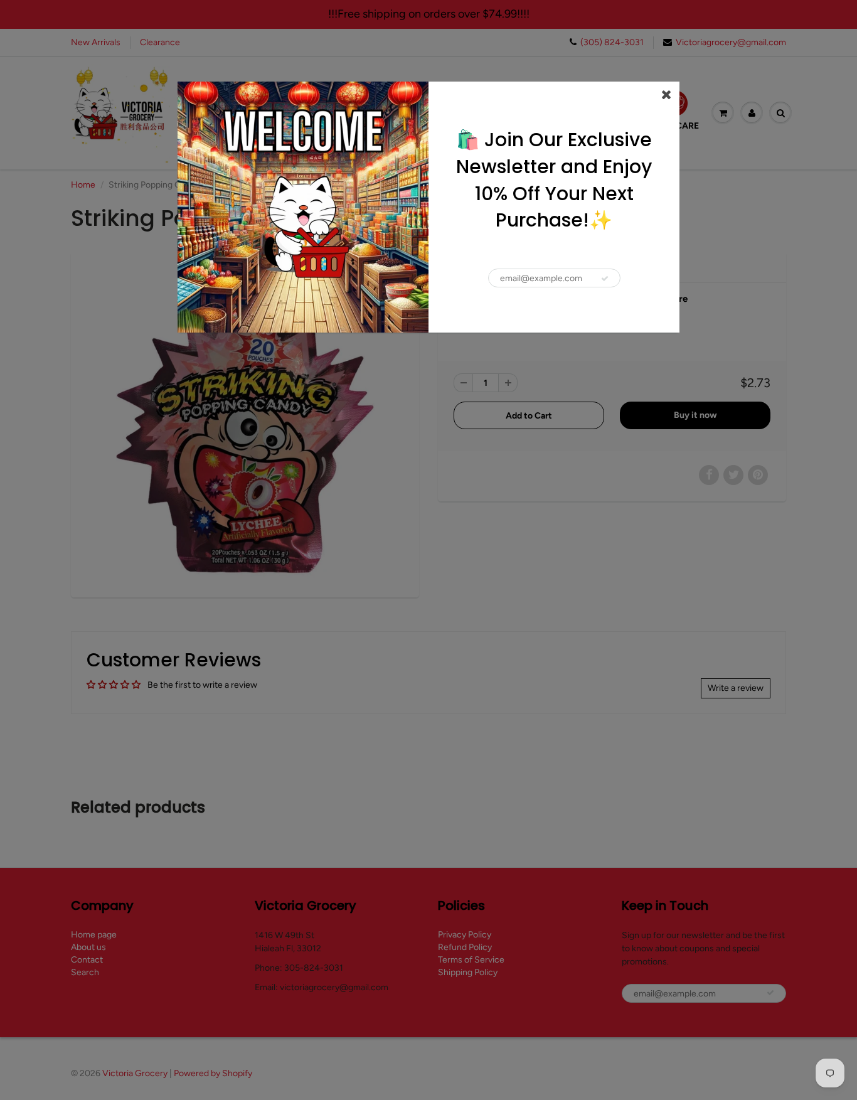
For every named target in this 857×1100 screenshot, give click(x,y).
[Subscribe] (604, 279)
